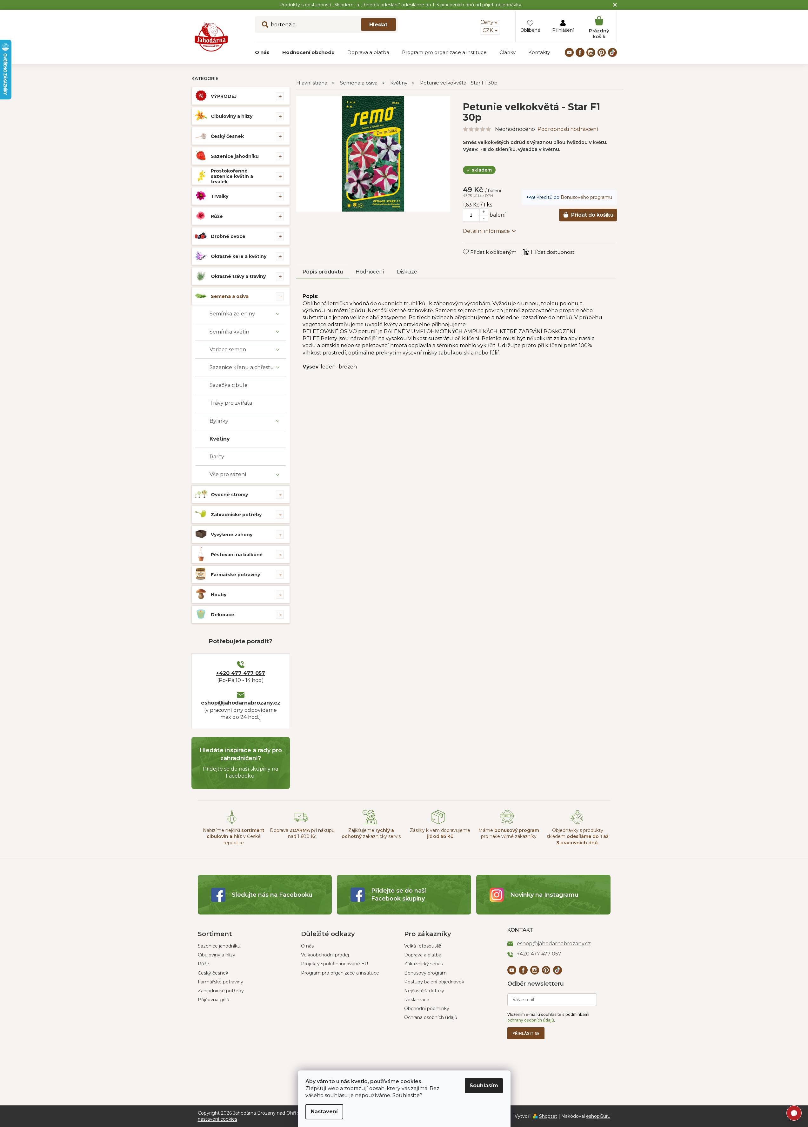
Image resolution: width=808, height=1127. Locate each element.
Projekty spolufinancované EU (334, 964)
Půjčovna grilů (213, 999)
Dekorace (222, 614)
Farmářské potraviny (235, 574)
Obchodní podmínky (426, 1008)
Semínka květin (229, 332)
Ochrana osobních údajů (430, 1017)
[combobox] (326, 24)
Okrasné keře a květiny (238, 256)
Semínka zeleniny (232, 314)
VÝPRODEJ (224, 96)
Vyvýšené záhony (231, 534)
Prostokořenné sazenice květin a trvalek (232, 176)
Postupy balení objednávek (434, 982)
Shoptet (548, 1116)
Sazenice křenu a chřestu (242, 367)
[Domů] (315, 83)
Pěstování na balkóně (237, 554)
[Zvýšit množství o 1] (483, 212)
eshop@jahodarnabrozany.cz (240, 703)
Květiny (220, 439)
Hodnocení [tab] (370, 272)
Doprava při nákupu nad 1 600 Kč (302, 833)
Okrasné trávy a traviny (238, 276)
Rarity (217, 457)
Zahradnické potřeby (236, 514)
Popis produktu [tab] (323, 272)
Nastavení (324, 1112)
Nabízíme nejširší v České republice (233, 836)
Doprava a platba (422, 955)
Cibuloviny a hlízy (231, 116)
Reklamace (416, 999)
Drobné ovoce (228, 236)
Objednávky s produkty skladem (577, 836)
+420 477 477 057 (240, 673)
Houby (218, 594)
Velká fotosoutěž (422, 946)
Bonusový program (425, 973)
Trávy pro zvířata (231, 403)
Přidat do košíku (592, 215)
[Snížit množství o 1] (483, 218)
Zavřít (474, 246)
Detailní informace (486, 231)
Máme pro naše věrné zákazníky (508, 833)
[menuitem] (262, 52)
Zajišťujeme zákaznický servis (371, 833)
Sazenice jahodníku (235, 156)
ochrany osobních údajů (530, 1020)
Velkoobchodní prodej (325, 955)
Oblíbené (530, 30)
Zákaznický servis (423, 964)
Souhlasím (484, 1086)
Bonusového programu (586, 197)
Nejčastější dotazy (424, 991)
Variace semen (228, 350)
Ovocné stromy (229, 494)
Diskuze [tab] (407, 272)
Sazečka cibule (229, 385)
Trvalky (219, 196)
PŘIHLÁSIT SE (525, 1033)
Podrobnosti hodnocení (568, 129)
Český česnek (227, 136)
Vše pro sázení (228, 474)
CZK (488, 30)
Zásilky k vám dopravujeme (440, 833)
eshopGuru (598, 1116)
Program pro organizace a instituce (340, 973)
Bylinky (219, 421)
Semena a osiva (230, 296)
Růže (217, 216)
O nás (307, 946)
